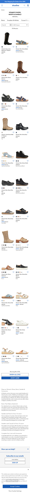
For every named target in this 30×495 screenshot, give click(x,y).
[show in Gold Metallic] (2, 75)
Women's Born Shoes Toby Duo (7, 190)
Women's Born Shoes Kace (21, 134)
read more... (15, 16)
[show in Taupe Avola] (4, 245)
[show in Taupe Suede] (4, 161)
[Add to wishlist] (13, 47)
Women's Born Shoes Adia (7, 302)
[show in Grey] (4, 104)
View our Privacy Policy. (12, 481)
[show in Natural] (20, 272)
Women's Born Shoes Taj (21, 190)
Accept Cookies (15, 486)
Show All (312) (19, 374)
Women (3, 9)
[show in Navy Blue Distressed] (18, 161)
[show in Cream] (2, 245)
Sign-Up (15, 462)
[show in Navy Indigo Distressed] (20, 188)
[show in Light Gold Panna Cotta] (20, 216)
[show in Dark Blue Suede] (16, 47)
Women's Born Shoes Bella (21, 302)
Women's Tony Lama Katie (21, 77)
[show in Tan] (2, 132)
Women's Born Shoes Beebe (22, 49)
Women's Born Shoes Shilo (21, 218)
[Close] (28, 469)
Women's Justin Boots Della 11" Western (7, 135)
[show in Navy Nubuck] (16, 104)
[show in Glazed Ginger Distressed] (18, 188)
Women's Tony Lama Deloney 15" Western (6, 49)
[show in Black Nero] (18, 356)
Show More (20, 378)
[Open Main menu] (2, 5)
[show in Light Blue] (4, 75)
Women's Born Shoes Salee (7, 247)
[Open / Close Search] (25, 5)
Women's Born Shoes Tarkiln (22, 163)
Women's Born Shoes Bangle (22, 247)
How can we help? (8, 449)
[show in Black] (2, 47)
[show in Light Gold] (20, 245)
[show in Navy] (2, 216)
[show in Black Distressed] (16, 161)
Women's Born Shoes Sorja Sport (7, 219)
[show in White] (18, 75)
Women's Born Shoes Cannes (6, 359)
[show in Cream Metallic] (20, 356)
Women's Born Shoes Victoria (20, 330)
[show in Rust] (5, 328)
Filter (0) (5, 25)
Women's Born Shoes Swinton (6, 330)
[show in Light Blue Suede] (2, 161)
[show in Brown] (5, 75)
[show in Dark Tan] (20, 301)
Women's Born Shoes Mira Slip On (21, 275)
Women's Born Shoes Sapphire (6, 106)
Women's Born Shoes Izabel (22, 358)
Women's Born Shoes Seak (21, 106)
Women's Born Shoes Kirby (7, 163)
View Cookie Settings (15, 491)
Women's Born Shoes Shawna (6, 78)
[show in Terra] (4, 188)
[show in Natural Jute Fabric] (18, 245)
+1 (21, 188)
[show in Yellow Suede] (5, 161)
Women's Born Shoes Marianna (6, 275)
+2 (21, 272)
